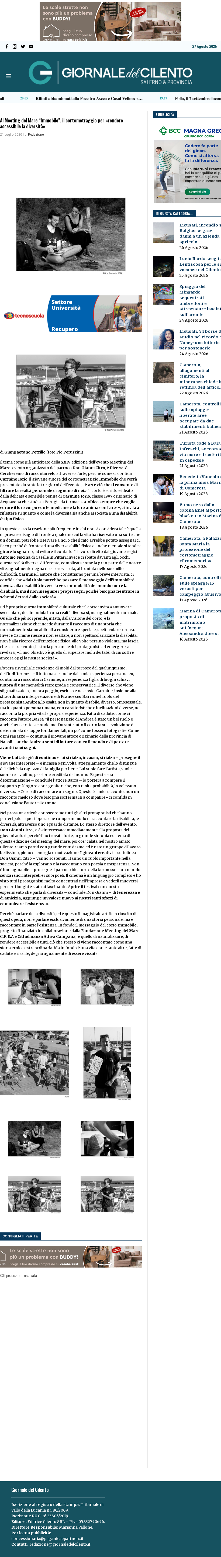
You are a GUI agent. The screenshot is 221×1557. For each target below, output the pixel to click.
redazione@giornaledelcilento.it (59, 1544)
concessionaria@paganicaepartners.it (47, 1538)
